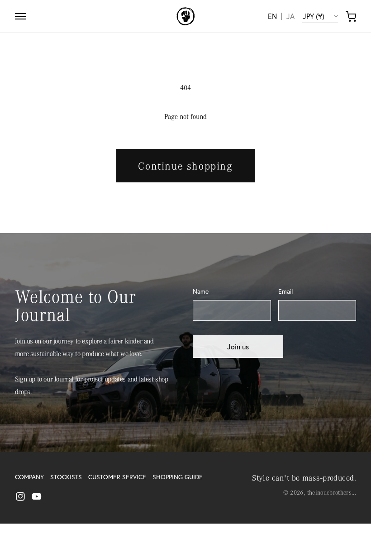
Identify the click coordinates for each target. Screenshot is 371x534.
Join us (238, 346)
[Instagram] (20, 496)
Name (201, 291)
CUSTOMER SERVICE (117, 477)
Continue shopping (185, 165)
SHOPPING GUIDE (177, 477)
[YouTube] (36, 496)
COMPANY (29, 477)
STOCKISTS (66, 477)
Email (285, 291)
